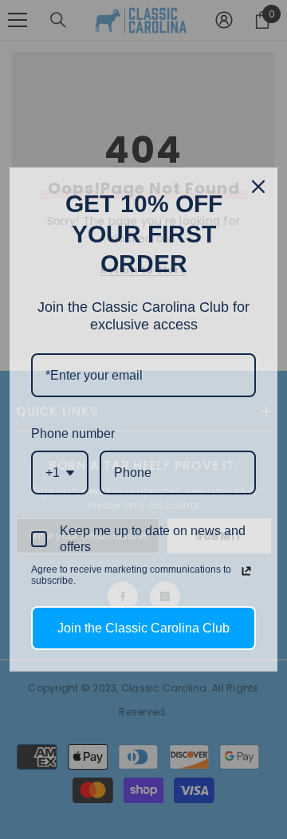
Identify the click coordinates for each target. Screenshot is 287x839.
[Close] (258, 186)
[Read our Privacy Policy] (246, 571)
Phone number (73, 433)
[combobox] (59, 472)
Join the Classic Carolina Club (143, 628)
